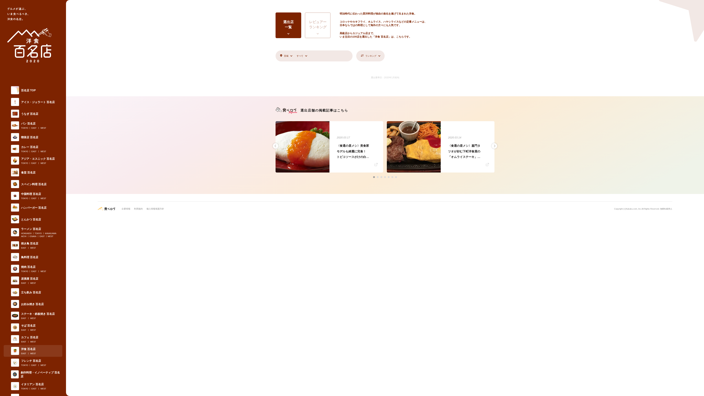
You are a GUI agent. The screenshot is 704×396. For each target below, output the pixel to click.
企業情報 (126, 209)
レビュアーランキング (318, 24)
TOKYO (24, 128)
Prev (275, 146)
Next (494, 146)
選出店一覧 (288, 24)
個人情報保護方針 (155, 209)
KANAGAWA (50, 233)
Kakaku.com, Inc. (633, 209)
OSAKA (33, 236)
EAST (33, 128)
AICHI (23, 236)
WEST (43, 128)
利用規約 (138, 209)
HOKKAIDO (26, 233)
